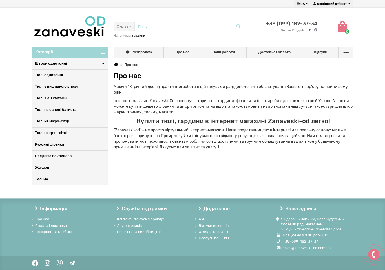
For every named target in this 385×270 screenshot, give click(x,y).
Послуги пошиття (214, 238)
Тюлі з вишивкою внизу (56, 86)
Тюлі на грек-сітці (51, 133)
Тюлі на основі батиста (55, 109)
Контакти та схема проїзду (140, 219)
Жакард (42, 167)
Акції (203, 219)
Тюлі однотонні (49, 75)
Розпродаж (141, 52)
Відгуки (320, 52)
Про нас (182, 52)
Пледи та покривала (53, 156)
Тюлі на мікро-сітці (52, 121)
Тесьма (41, 179)
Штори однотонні (51, 63)
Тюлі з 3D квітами (51, 98)
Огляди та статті (213, 232)
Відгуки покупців (214, 225)
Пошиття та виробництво (139, 232)
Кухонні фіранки (49, 144)
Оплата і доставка (51, 225)
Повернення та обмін (53, 232)
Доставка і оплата (274, 52)
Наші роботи (224, 52)
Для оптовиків (129, 225)
